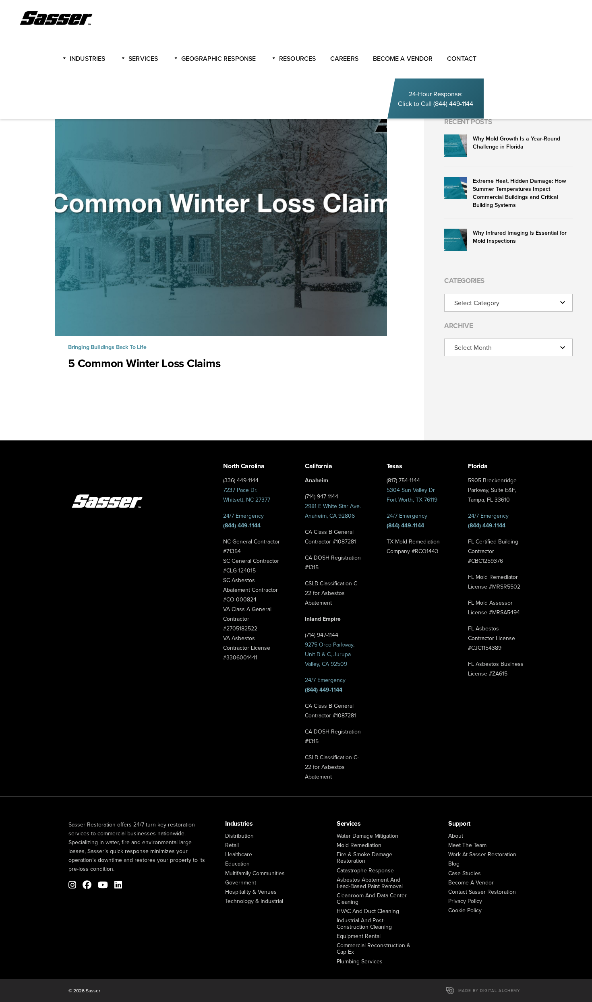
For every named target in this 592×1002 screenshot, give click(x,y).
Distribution (239, 836)
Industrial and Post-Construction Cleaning (364, 923)
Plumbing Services (360, 961)
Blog (454, 863)
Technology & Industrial (254, 901)
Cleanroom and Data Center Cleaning (372, 898)
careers (344, 58)
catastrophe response (365, 870)
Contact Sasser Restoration (482, 892)
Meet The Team (467, 845)
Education (237, 863)
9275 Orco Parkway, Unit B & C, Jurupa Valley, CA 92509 (329, 654)
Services (143, 58)
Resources (297, 58)
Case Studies (464, 873)
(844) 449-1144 (453, 103)
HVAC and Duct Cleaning (368, 911)
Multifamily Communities (255, 873)
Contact (461, 58)
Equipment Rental (359, 936)
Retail (232, 845)
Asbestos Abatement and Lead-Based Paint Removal (370, 883)
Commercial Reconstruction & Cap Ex (373, 948)
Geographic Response (218, 58)
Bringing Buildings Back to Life (107, 347)
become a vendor (403, 58)
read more (221, 238)
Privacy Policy (465, 901)
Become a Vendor (471, 882)
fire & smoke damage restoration (364, 857)
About (455, 836)
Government (240, 882)
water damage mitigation (367, 836)
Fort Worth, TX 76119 (412, 500)
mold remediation (359, 845)
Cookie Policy (465, 910)
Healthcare (238, 854)
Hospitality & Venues (251, 892)
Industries (87, 58)
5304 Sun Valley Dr (411, 490)
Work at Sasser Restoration (482, 854)
